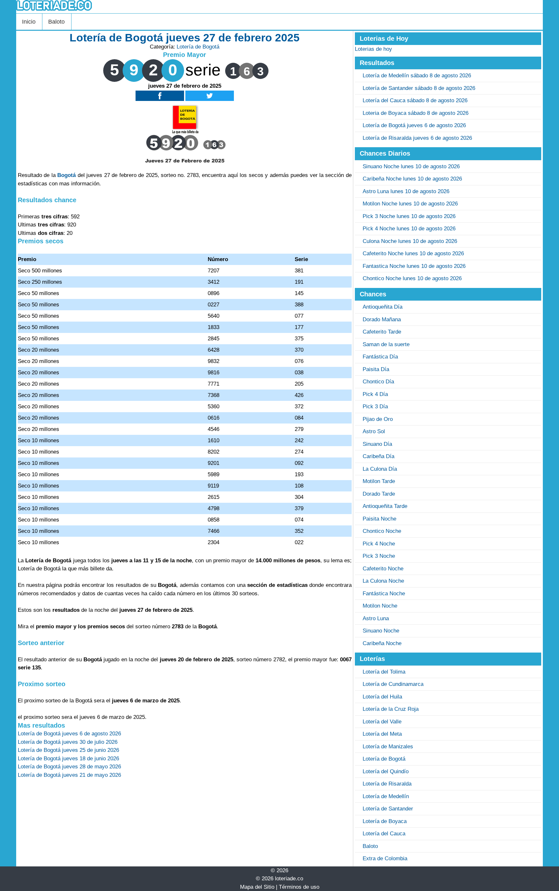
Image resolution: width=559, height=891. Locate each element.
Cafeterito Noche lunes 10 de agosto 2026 (413, 253)
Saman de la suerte (386, 344)
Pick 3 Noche (379, 556)
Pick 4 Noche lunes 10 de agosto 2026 (409, 229)
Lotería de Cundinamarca (393, 684)
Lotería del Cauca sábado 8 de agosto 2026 (415, 100)
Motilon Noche (380, 606)
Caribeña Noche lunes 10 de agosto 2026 (412, 179)
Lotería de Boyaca (385, 821)
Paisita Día (376, 369)
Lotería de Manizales (388, 746)
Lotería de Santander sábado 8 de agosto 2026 (419, 88)
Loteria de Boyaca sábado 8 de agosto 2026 (415, 113)
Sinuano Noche (381, 631)
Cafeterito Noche (383, 569)
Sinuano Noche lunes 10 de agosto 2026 (411, 166)
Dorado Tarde (379, 494)
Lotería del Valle (382, 722)
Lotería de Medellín (386, 796)
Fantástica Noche (384, 593)
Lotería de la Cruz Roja (391, 709)
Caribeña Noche (382, 643)
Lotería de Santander (388, 809)
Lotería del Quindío (386, 771)
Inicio (29, 21)
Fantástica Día (380, 357)
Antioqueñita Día (382, 307)
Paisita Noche (379, 519)
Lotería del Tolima (384, 672)
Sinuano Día (377, 444)
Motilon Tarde (379, 481)
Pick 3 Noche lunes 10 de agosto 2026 (409, 216)
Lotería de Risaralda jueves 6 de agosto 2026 (417, 138)
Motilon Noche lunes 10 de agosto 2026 (410, 204)
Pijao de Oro (378, 419)
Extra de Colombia (385, 858)
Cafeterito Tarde (382, 332)
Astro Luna (376, 618)
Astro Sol (374, 431)
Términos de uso (299, 887)
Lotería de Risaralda (387, 784)
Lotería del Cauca (384, 833)
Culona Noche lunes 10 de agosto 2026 (410, 241)
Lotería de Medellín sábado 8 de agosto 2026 (417, 75)
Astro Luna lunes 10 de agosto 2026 (406, 191)
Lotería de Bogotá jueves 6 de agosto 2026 (414, 125)
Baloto (56, 21)
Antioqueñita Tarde (385, 506)
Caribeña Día (378, 456)
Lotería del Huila (382, 697)
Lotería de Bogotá (198, 47)
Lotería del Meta (382, 734)
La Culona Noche (383, 581)
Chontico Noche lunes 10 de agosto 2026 (412, 278)
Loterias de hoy (373, 49)
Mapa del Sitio (257, 887)
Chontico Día (378, 382)
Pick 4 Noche (379, 544)
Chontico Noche (382, 531)
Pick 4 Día (375, 394)
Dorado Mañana (382, 319)
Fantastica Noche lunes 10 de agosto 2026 (414, 266)
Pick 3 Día (375, 406)
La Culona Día (380, 469)
